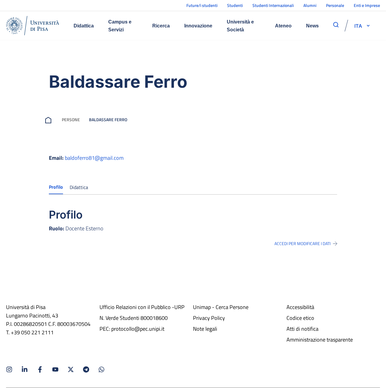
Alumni (309, 5)
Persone (71, 119)
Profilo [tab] (56, 187)
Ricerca (161, 25)
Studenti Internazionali (273, 5)
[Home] (32, 25)
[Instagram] (9, 369)
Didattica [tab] (79, 187)
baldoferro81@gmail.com (94, 158)
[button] (358, 25)
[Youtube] (55, 369)
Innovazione (198, 25)
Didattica (84, 25)
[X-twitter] (71, 369)
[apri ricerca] (336, 24)
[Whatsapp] (101, 369)
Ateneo (283, 25)
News (312, 25)
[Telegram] (86, 369)
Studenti (235, 5)
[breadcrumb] (49, 119)
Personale (335, 5)
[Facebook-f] (40, 369)
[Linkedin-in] (24, 369)
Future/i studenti (201, 5)
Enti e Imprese (367, 5)
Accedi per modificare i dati (302, 243)
